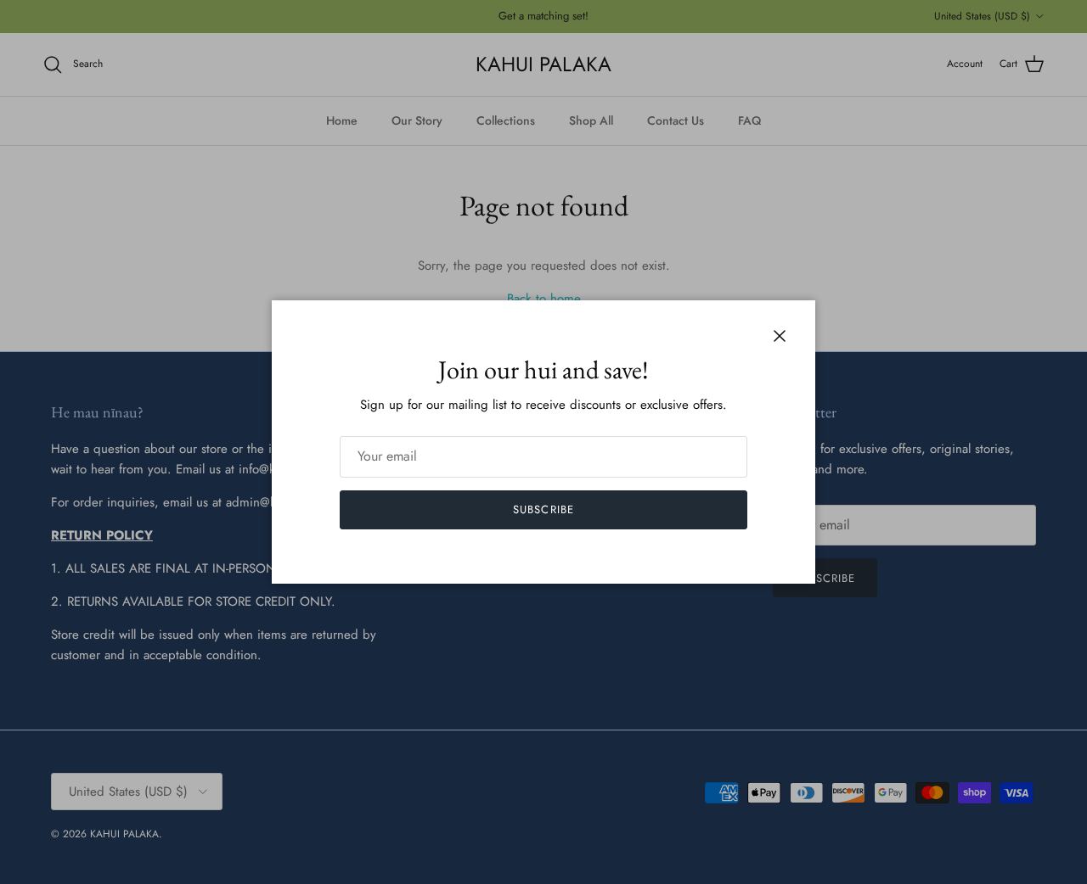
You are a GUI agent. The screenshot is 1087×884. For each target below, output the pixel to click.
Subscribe (543, 509)
